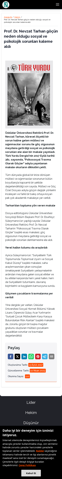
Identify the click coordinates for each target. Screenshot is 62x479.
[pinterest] (38, 356)
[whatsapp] (31, 356)
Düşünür (31, 422)
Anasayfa (8, 17)
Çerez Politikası (27, 465)
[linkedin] (24, 356)
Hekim (17, 17)
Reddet (40, 450)
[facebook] (10, 356)
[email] (51, 356)
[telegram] (45, 356)
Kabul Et (31, 473)
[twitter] (17, 356)
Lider (31, 402)
